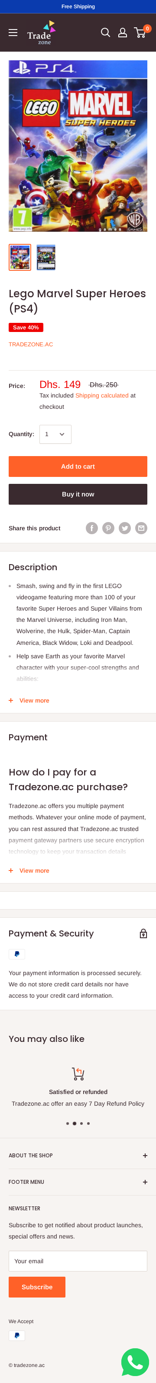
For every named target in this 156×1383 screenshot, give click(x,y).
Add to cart (78, 466)
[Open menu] (13, 32)
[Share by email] (141, 528)
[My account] (122, 32)
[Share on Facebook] (92, 528)
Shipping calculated (102, 395)
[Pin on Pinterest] (108, 528)
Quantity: (21, 433)
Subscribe (37, 1287)
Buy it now (78, 494)
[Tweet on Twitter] (125, 528)
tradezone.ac (31, 344)
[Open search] (105, 32)
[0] (140, 32)
